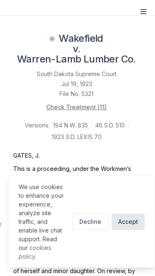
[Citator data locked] (52, 38)
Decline (90, 221)
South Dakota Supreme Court (77, 73)
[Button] (143, 11)
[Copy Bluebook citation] (145, 60)
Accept (128, 221)
